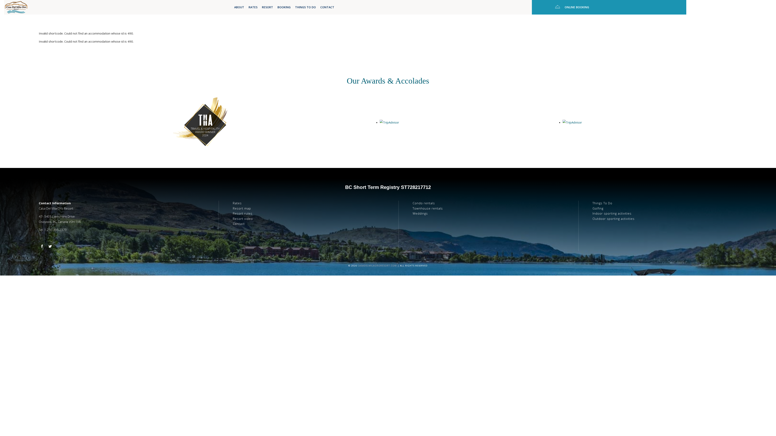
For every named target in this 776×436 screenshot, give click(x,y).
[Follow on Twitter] (50, 246)
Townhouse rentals (428, 208)
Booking (284, 7)
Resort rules (242, 213)
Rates (253, 7)
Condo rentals (424, 203)
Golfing (598, 208)
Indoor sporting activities (612, 213)
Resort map (242, 208)
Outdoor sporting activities (614, 219)
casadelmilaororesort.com (377, 265)
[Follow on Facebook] (42, 246)
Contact (327, 7)
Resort (267, 7)
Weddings (420, 213)
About (239, 7)
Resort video (243, 219)
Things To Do (305, 7)
